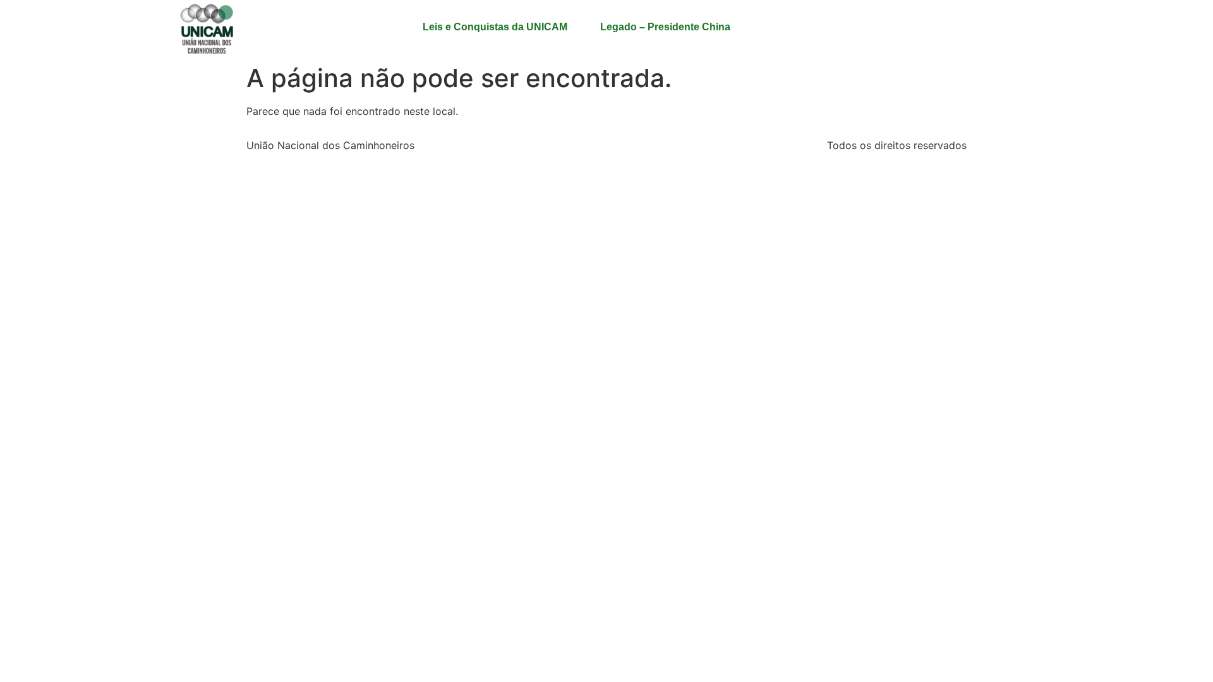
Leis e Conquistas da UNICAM (495, 26)
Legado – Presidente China (665, 26)
